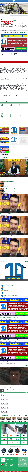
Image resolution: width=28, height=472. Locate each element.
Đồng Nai (19, 105)
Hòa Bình (11, 106)
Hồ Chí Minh (11, 104)
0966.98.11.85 (10, 454)
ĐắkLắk (2, 114)
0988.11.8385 (24, 455)
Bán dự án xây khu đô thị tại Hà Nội (25, 421)
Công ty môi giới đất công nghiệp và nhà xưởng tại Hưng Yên (21, 23)
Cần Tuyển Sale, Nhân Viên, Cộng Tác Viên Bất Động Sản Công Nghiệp (5, 144)
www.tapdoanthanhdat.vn (5, 97)
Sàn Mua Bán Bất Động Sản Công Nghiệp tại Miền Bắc (11, 295)
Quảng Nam (20, 116)
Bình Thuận (11, 113)
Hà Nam (2, 106)
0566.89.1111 (3, 454)
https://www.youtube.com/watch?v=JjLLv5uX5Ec (10, 389)
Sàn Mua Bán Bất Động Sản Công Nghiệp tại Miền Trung (11, 288)
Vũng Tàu (11, 117)
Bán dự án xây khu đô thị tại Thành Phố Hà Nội (14, 421)
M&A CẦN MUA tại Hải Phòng (4, 396)
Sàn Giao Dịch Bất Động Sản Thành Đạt (23, 134)
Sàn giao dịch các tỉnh (4, 30)
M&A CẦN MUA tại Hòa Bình (4, 399)
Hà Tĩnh (19, 114)
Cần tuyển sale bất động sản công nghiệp (23, 144)
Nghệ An (11, 115)
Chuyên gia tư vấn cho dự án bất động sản (9, 191)
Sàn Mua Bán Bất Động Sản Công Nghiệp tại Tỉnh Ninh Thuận (8, 361)
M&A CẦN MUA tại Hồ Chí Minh (5, 394)
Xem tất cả (26, 157)
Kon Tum (2, 115)
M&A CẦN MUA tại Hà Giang (4, 406)
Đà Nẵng (19, 104)
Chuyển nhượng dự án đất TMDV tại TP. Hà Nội (2, 421)
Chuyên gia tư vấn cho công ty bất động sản (6, 213)
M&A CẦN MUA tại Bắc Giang (4, 402)
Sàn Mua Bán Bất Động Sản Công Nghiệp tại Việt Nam (11, 285)
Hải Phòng (2, 105)
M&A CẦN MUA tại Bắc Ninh (4, 404)
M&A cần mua (6, 464)
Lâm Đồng (20, 112)
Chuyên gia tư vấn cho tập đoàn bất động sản (10, 188)
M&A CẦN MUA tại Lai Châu (4, 407)
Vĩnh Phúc (20, 106)
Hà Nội (2, 104)
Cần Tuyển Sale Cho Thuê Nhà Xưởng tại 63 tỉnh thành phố (4, 154)
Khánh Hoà (11, 112)
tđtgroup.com (11, 459)
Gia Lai (10, 114)
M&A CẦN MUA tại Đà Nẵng (4, 395)
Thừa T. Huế (2, 112)
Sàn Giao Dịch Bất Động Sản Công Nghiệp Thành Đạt (5, 134)
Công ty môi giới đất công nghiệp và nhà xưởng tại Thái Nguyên (21, 27)
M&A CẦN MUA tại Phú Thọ (4, 410)
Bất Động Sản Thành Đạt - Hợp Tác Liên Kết (14, 134)
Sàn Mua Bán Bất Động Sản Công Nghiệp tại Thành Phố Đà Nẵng (9, 317)
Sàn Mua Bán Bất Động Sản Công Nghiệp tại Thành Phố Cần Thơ (9, 339)
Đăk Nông (20, 113)
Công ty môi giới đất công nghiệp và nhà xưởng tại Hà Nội (21, 25)
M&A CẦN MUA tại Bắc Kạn (4, 403)
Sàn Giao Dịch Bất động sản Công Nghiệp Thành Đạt (7, 22)
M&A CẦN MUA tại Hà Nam (4, 398)
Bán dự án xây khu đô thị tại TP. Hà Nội (19, 421)
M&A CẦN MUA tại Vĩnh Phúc (4, 400)
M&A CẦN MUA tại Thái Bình (4, 412)
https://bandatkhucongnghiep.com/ (14, 463)
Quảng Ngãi (2, 117)
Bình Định (2, 113)
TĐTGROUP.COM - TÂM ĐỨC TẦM (7, 23)
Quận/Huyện (2, 19)
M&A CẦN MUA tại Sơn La (4, 411)
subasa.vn (11, 464)
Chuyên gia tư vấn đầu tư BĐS (4, 257)
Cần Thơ (19, 117)
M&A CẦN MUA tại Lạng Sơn (4, 408)
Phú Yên (2, 116)
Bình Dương (11, 105)
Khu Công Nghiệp (7, 459)
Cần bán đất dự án (7, 463)
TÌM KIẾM (14, 20)
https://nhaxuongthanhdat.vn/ (6, 101)
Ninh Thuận (20, 115)
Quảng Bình (11, 116)
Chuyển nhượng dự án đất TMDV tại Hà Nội (8, 421)
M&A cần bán (6, 465)
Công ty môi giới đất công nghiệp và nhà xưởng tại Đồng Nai (21, 26)
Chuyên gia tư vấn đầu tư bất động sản (9, 181)
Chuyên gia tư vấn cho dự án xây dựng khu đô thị (7, 235)
